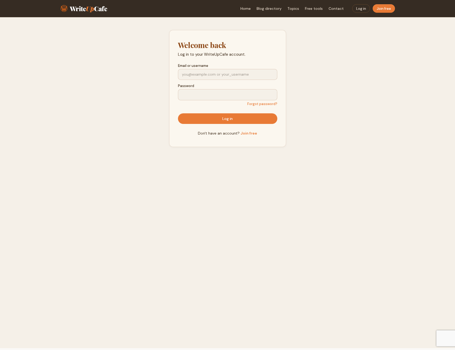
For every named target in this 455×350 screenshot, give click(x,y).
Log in (361, 8)
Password (186, 86)
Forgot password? (262, 104)
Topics (293, 8)
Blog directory (269, 8)
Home (245, 8)
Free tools (314, 8)
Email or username (193, 65)
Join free (384, 8)
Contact (336, 8)
